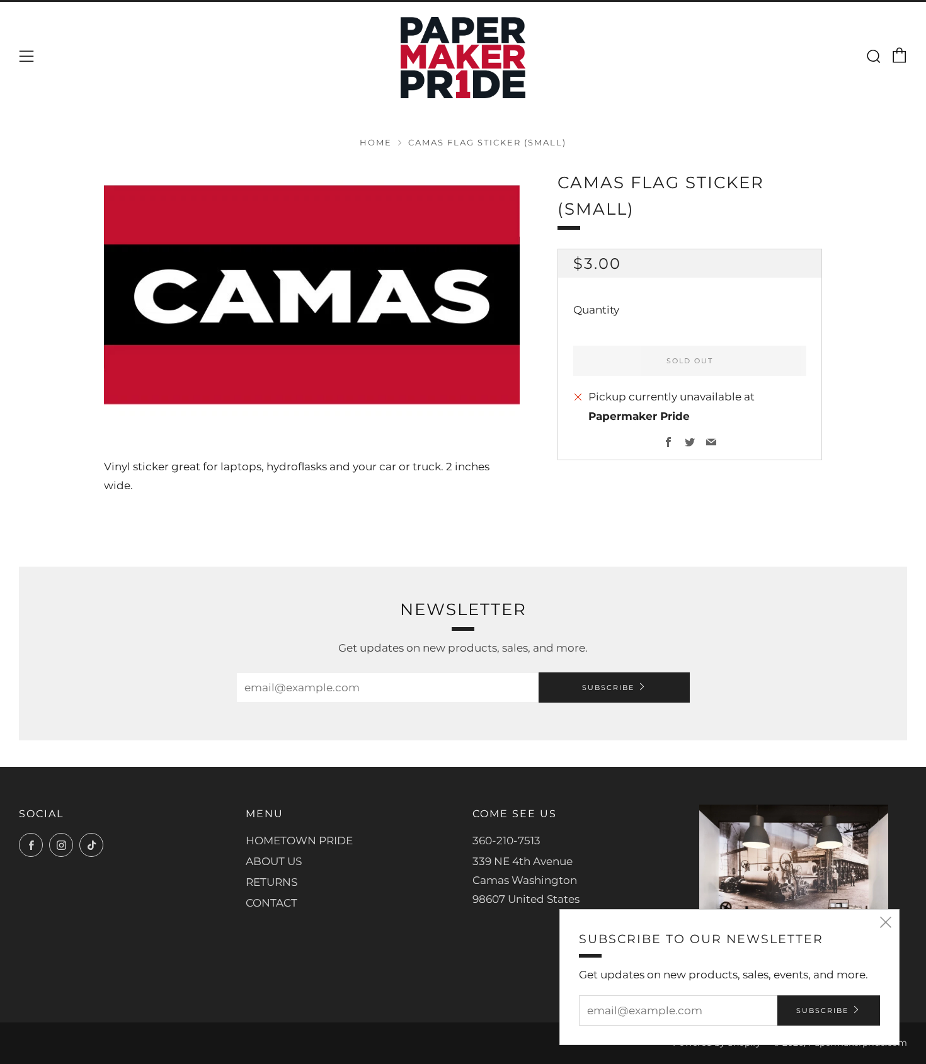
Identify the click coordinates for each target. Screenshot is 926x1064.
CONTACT (271, 903)
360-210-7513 (506, 840)
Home (376, 142)
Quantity (596, 310)
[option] (312, 294)
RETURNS (271, 882)
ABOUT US (274, 861)
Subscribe (608, 687)
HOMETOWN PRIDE (299, 840)
